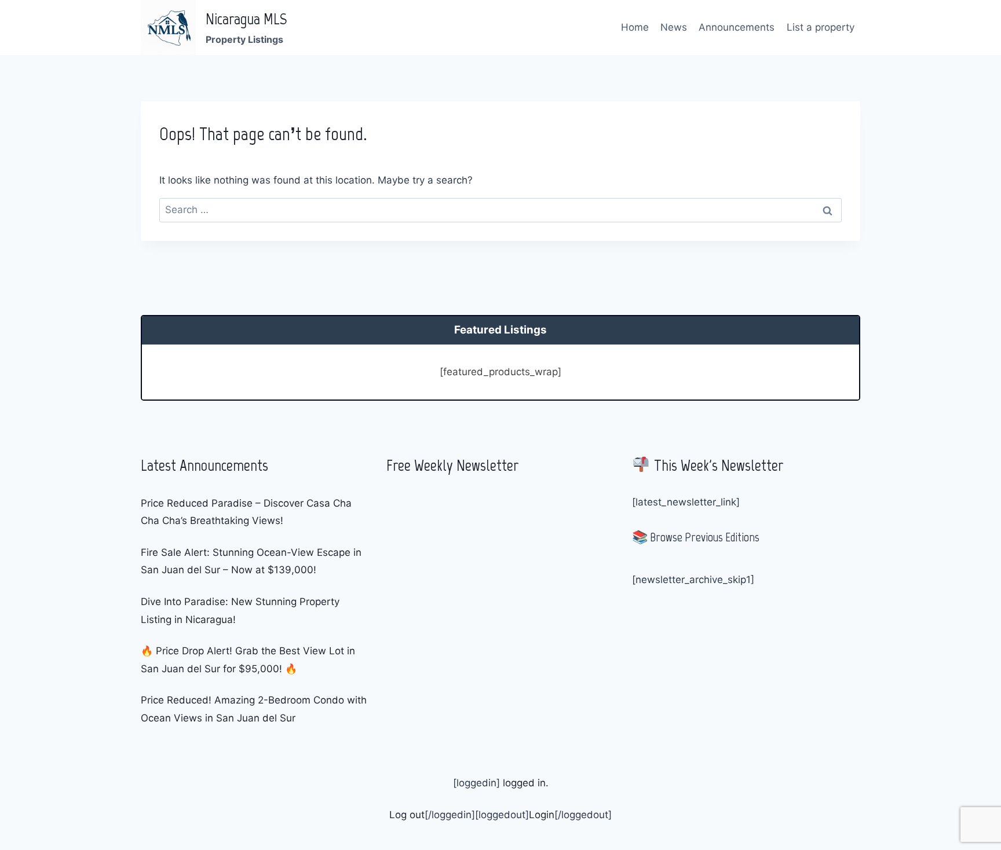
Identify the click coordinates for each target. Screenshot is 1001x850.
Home (635, 27)
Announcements (737, 27)
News (673, 27)
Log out (407, 814)
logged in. (524, 783)
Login (541, 814)
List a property (820, 27)
